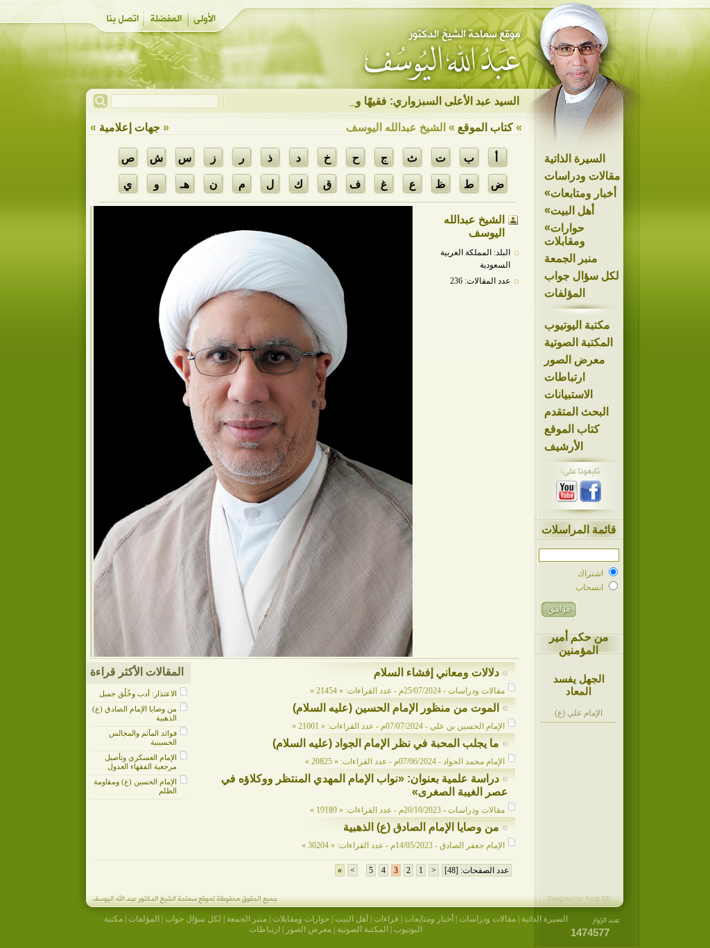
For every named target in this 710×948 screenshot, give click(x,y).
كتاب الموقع (572, 429)
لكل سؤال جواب (581, 276)
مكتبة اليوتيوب (577, 325)
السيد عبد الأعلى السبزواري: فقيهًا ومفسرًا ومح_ (408, 101)
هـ (184, 184)
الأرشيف (563, 446)
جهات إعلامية (129, 127)
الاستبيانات (568, 394)
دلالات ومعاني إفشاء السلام (436, 672)
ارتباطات (564, 377)
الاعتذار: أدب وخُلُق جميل (138, 693)
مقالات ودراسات (582, 176)
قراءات (386, 919)
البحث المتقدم (576, 411)
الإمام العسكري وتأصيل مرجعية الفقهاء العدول (141, 761)
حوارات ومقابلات (564, 234)
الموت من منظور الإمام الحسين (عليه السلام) (396, 708)
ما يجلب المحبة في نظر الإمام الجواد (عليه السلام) (385, 743)
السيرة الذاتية (574, 158)
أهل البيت (569, 210)
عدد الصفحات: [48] (476, 870)
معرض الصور (574, 359)
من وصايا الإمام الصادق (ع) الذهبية (421, 827)
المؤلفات (564, 293)
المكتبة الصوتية (578, 342)
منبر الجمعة (571, 258)
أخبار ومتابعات (580, 193)
